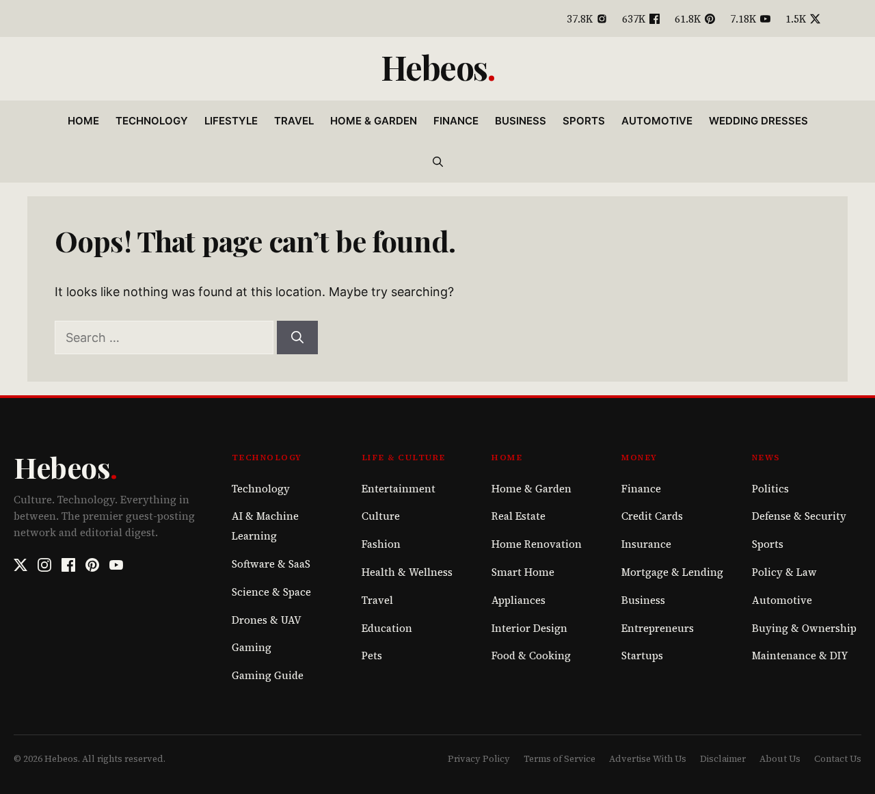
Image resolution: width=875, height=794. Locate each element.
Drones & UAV (266, 620)
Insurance (646, 544)
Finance (456, 120)
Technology (152, 120)
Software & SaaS (271, 564)
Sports (584, 120)
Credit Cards (652, 516)
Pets (372, 655)
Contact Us (837, 759)
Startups (642, 655)
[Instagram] (44, 565)
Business (520, 120)
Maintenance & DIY (800, 655)
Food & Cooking (531, 655)
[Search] (297, 337)
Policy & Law (784, 572)
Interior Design (529, 628)
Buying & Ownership (804, 628)
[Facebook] (68, 565)
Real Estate (519, 516)
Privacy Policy (479, 759)
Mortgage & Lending (672, 572)
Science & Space (271, 592)
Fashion (381, 544)
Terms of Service (559, 759)
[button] (438, 162)
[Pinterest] (92, 565)
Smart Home (523, 572)
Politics (770, 488)
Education (387, 628)
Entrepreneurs (657, 628)
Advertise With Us (647, 759)
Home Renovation (537, 544)
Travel (294, 120)
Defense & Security (799, 516)
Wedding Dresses (758, 120)
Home (83, 120)
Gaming (251, 647)
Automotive (656, 120)
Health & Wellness (407, 572)
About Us (779, 759)
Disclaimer (723, 759)
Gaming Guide (268, 675)
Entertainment (398, 488)
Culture (381, 516)
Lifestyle (231, 120)
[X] (20, 565)
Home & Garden (373, 120)
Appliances (519, 600)
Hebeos (434, 67)
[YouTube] (116, 565)
